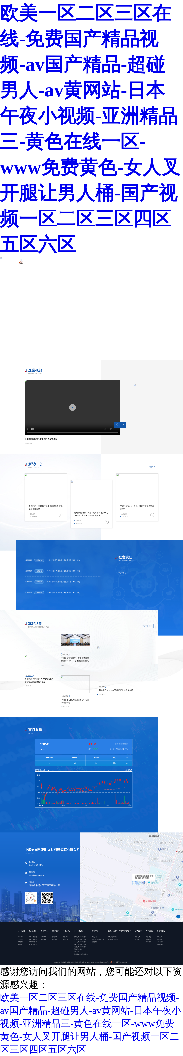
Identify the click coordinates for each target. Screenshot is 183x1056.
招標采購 (140, 263)
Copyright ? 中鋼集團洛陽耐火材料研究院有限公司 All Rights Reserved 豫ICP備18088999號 (81, 962)
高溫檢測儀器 (78, 949)
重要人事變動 (33, 939)
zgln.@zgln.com (36, 875)
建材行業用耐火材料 (80, 944)
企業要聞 (43, 937)
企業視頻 (43, 939)
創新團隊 (65, 937)
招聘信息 (148, 937)
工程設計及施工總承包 (81, 954)
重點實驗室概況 (113, 937)
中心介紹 (94, 937)
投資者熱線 (160, 942)
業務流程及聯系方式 (98, 939)
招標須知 (137, 939)
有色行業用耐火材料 (80, 939)
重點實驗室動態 (113, 939)
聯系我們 (20, 944)
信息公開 (60, 263)
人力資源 (148, 263)
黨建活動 (54, 937)
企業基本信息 (33, 937)
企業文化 (20, 942)
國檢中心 (106, 263)
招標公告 (137, 937)
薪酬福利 (148, 939)
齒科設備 (76, 951)
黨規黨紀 (54, 939)
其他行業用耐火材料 (80, 947)
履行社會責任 (33, 944)
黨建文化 (78, 263)
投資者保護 (160, 944)
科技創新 (87, 263)
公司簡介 (20, 939)
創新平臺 (65, 939)
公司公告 (159, 937)
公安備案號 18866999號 (119, 962)
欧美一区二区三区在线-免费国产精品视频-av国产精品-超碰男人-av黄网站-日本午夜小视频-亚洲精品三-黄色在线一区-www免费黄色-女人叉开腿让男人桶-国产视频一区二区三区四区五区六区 (90, 128)
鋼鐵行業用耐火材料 (80, 937)
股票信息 (159, 939)
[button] (117, 425)
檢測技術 (94, 942)
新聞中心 (69, 263)
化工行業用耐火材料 (80, 942)
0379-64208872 (36, 865)
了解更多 (150, 467)
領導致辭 (20, 937)
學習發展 (148, 942)
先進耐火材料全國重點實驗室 (123, 263)
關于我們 (51, 263)
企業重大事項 (33, 942)
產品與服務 (96, 263)
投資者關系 (158, 263)
